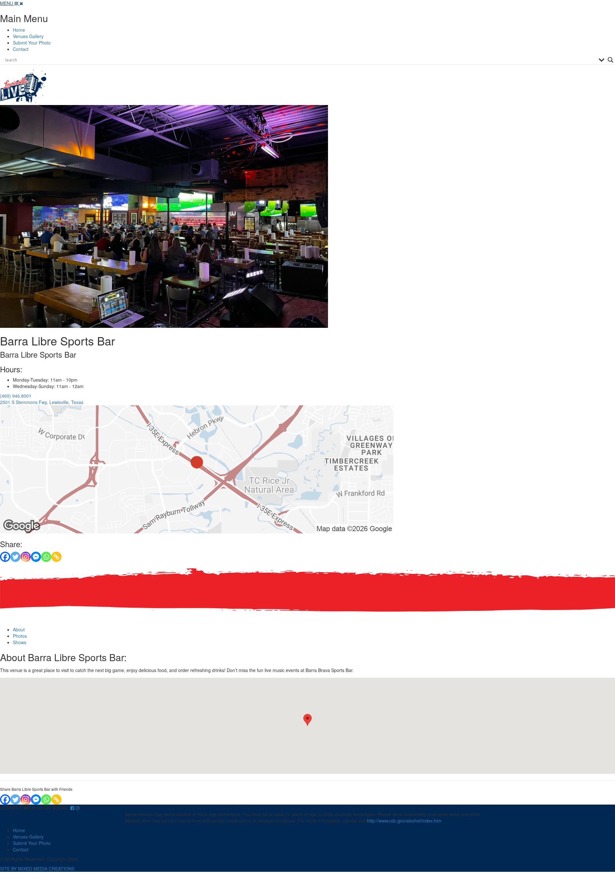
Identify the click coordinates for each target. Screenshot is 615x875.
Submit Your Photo (32, 42)
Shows (19, 642)
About (19, 629)
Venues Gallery (28, 36)
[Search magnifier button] (610, 59)
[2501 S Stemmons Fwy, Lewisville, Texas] (196, 469)
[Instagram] (25, 557)
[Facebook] (5, 557)
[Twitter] (15, 557)
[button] (307, 720)
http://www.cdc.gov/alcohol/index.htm (404, 820)
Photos (20, 636)
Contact (21, 49)
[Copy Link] (56, 557)
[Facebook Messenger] (36, 557)
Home (19, 30)
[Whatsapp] (46, 557)
